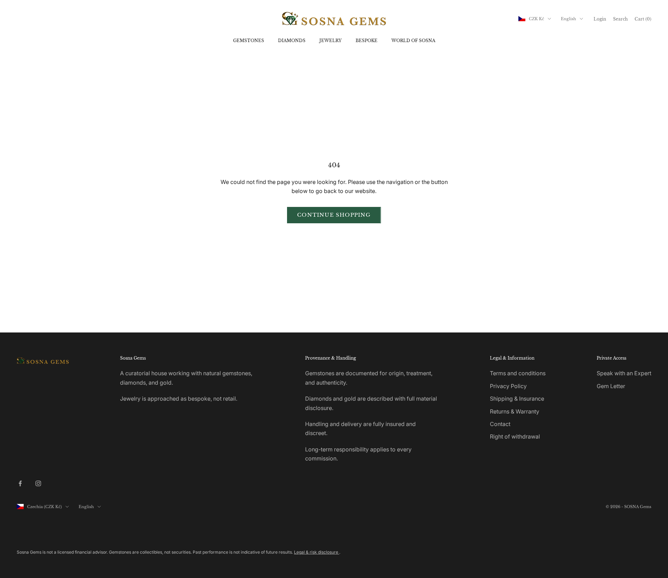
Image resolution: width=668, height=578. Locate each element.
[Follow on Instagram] (38, 483)
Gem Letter (611, 386)
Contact (500, 423)
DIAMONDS (291, 40)
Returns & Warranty (514, 411)
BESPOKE (366, 40)
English (568, 18)
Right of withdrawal (515, 436)
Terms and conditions (518, 373)
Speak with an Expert (624, 373)
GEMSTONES (248, 40)
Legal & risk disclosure (316, 552)
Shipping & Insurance (517, 398)
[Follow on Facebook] (20, 483)
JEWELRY (330, 40)
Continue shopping (334, 214)
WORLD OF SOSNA (413, 40)
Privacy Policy (508, 386)
